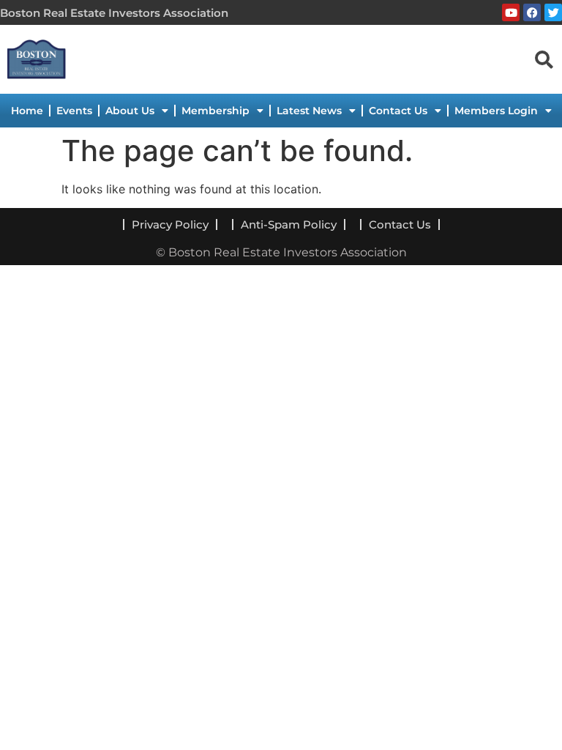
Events (74, 110)
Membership (215, 110)
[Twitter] (553, 12)
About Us (129, 110)
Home (27, 110)
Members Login (496, 110)
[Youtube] (511, 12)
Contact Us (398, 110)
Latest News (309, 110)
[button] (544, 59)
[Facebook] (532, 12)
